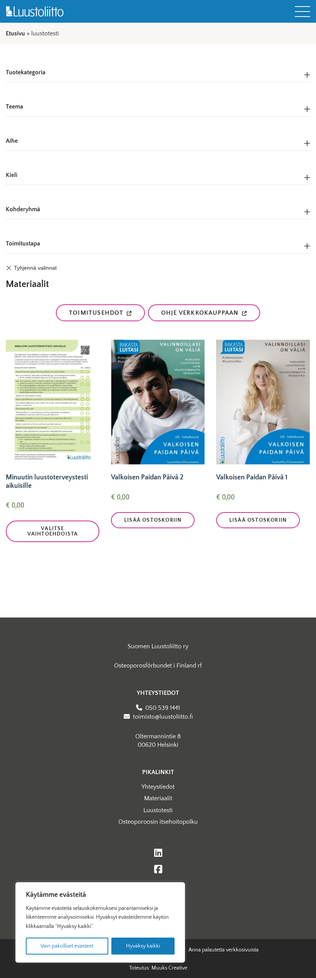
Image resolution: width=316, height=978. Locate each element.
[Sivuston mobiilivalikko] (302, 11)
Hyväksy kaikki (143, 946)
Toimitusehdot (96, 312)
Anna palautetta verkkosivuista (223, 950)
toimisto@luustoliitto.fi (163, 716)
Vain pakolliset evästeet (66, 946)
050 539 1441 (162, 707)
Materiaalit (158, 798)
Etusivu (15, 33)
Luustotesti (158, 810)
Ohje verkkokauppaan (200, 312)
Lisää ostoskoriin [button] (153, 520)
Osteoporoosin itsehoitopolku (158, 821)
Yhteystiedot (158, 786)
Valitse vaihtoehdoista (52, 531)
